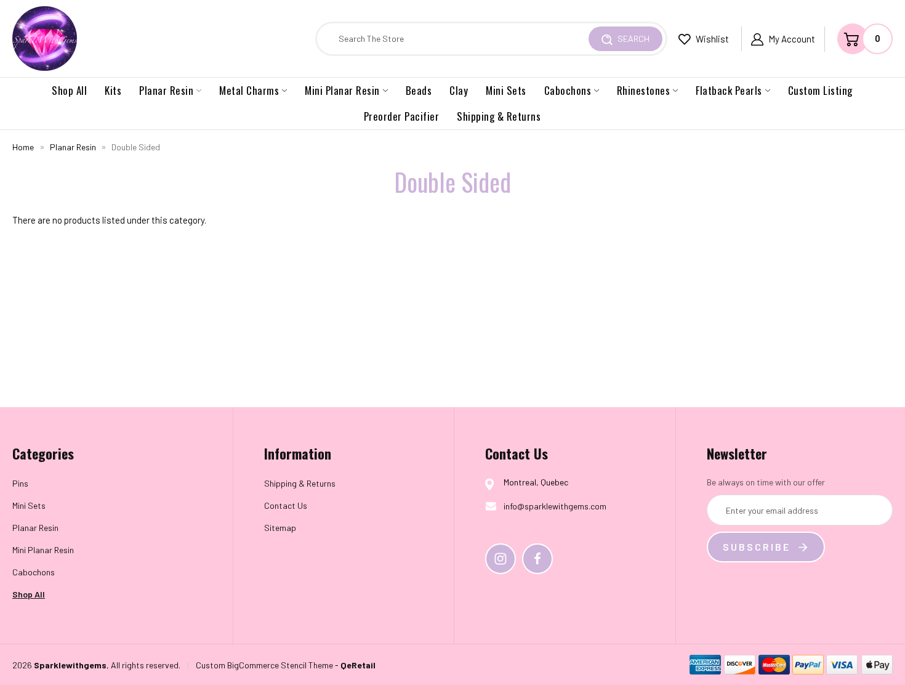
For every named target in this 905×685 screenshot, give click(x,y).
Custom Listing (820, 90)
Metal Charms (249, 90)
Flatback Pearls (729, 90)
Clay (458, 90)
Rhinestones (643, 90)
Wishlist (711, 38)
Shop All (69, 90)
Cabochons (568, 90)
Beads (419, 90)
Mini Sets (506, 90)
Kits (113, 90)
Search (633, 38)
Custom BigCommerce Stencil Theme (264, 665)
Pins (20, 483)
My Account (791, 38)
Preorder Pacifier (402, 116)
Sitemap (280, 527)
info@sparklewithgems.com (555, 506)
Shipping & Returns (499, 116)
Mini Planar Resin (342, 90)
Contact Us (285, 505)
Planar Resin (166, 90)
